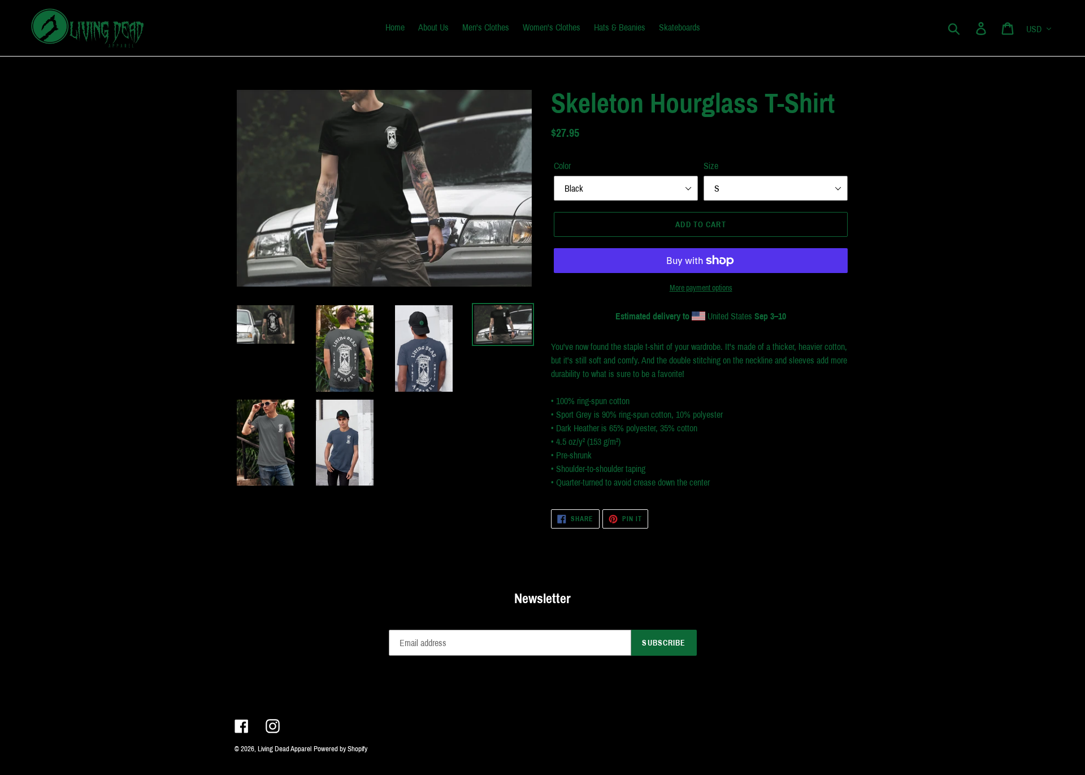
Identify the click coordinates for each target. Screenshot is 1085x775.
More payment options (701, 288)
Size (711, 166)
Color (562, 166)
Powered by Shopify (340, 749)
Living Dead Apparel (284, 749)
